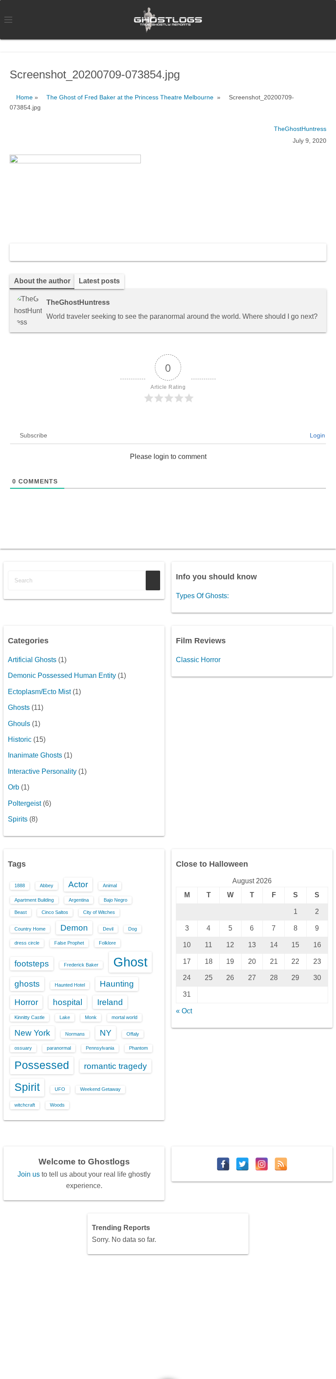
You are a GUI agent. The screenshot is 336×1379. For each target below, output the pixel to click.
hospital (67, 1002)
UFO (60, 1089)
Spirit (27, 1087)
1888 (19, 885)
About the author (42, 281)
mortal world (124, 1017)
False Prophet (69, 942)
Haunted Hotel (70, 985)
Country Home (30, 928)
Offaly (132, 1034)
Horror (26, 1002)
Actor (78, 884)
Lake (65, 1017)
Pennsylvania (100, 1048)
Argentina (79, 900)
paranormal (59, 1048)
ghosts (27, 983)
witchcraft (24, 1104)
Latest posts (99, 281)
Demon (74, 927)
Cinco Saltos (55, 912)
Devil (108, 928)
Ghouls (19, 723)
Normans (75, 1034)
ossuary (23, 1048)
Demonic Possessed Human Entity (62, 675)
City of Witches (99, 912)
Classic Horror (198, 659)
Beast (20, 912)
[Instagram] (261, 1164)
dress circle (26, 942)
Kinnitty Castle (29, 1017)
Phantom (138, 1048)
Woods (57, 1104)
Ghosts (19, 707)
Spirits (18, 819)
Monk (91, 1017)
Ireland (110, 1002)
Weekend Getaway (100, 1089)
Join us (29, 1174)
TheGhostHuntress (300, 128)
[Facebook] (223, 1164)
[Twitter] (242, 1164)
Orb (13, 787)
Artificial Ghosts (32, 659)
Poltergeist (24, 803)
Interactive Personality (42, 771)
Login (316, 435)
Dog (132, 928)
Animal (110, 885)
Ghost (130, 962)
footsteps (31, 963)
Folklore (107, 942)
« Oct (184, 1011)
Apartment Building (34, 900)
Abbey (46, 885)
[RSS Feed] (280, 1164)
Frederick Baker (81, 964)
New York (32, 1032)
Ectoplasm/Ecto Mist (39, 691)
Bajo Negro (115, 900)
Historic (20, 739)
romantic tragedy (115, 1066)
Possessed (41, 1065)
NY (106, 1032)
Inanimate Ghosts (35, 755)
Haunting (117, 983)
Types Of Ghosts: (202, 596)
